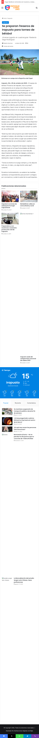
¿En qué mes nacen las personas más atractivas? (25, 428)
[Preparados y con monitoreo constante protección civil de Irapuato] (10, 218)
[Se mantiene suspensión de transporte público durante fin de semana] (7, 411)
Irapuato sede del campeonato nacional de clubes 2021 (28, 358)
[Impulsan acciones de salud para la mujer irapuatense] (10, 196)
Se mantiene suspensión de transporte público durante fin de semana (24, 411)
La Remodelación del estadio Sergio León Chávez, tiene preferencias (24, 580)
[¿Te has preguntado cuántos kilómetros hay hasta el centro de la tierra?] (7, 421)
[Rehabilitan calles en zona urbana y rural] (28, 196)
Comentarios (31, 403)
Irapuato (10, 18)
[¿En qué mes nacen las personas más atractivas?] (7, 429)
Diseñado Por (10, 731)
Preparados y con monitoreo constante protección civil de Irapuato (9, 228)
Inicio (5, 18)
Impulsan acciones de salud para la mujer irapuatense (9, 205)
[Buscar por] (37, 8)
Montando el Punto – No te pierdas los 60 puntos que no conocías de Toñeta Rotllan (24, 437)
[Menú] (2, 8)
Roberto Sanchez (8, 43)
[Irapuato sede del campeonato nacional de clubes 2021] (28, 284)
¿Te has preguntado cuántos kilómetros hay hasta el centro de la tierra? (24, 420)
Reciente (18, 403)
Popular (5, 403)
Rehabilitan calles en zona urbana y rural (27, 205)
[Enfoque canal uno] (12, 7)
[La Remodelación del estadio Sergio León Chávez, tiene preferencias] (7, 648)
